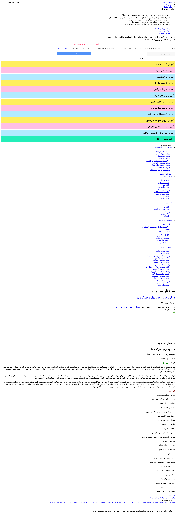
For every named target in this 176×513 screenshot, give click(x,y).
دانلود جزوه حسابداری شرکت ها (155, 297)
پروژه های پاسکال (163, 156)
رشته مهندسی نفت (162, 280)
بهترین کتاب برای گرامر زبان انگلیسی (87, 502)
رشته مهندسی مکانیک (161, 278)
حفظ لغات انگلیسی (71, 502)
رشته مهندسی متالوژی (161, 274)
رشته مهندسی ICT (162, 253)
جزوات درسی (164, 231)
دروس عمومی (164, 233)
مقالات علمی (165, 243)
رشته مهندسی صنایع (162, 262)
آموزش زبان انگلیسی (152, 502)
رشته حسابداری (164, 183)
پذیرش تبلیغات (164, 33)
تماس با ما (168, 7)
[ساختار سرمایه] (165, 339)
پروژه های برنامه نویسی (162, 147)
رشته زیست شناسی (162, 209)
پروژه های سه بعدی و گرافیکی (158, 161)
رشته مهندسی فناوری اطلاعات (158, 267)
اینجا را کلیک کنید (62, 48)
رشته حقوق (165, 185)
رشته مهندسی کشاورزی (160, 271)
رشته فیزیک (165, 214)
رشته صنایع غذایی (163, 251)
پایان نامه (166, 224)
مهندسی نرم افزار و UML (160, 170)
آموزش (165, 64)
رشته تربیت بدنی (163, 236)
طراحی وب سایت (163, 167)
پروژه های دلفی (164, 158)
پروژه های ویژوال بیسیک (160, 165)
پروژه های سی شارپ (161, 163)
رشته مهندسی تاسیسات (160, 258)
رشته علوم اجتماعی (162, 192)
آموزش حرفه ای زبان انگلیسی (167, 502)
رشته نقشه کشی (163, 283)
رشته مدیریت (165, 196)
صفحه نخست (167, 2)
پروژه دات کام (62, 502)
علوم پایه (168, 203)
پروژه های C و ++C (162, 152)
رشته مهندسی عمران (161, 265)
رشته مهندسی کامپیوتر (161, 269)
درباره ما (168, 4)
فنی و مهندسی (166, 247)
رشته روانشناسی (163, 187)
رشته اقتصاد (165, 180)
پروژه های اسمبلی (163, 154)
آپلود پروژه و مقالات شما (160, 29)
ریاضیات (167, 216)
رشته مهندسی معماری (161, 276)
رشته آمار (166, 207)
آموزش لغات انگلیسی (140, 502)
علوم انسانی (167, 176)
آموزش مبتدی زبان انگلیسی (126, 502)
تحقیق (167, 229)
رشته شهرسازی (163, 189)
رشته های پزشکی (163, 238)
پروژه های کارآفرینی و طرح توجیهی (156, 227)
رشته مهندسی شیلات (161, 260)
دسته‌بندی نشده (166, 174)
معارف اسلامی (164, 199)
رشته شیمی (165, 211)
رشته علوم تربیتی (163, 194)
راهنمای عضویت (163, 31)
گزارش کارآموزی (163, 240)
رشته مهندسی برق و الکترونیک (158, 255)
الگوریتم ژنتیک (101, 502)
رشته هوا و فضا (164, 285)
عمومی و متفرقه (165, 220)
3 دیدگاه (172, 495)
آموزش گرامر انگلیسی (112, 502)
